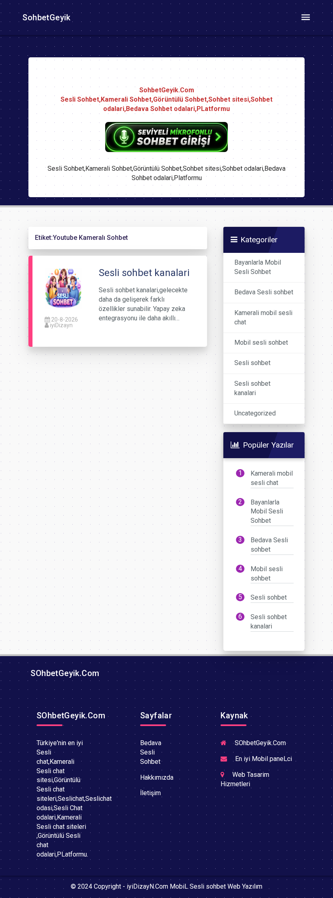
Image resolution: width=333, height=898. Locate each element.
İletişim (150, 793)
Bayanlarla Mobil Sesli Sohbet (257, 267)
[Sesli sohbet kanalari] (63, 288)
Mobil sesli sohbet (261, 342)
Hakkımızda (156, 777)
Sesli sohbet (252, 363)
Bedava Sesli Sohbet (150, 752)
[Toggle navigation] (305, 17)
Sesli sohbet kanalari (252, 388)
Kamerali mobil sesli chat (263, 317)
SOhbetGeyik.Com (63, 673)
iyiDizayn (61, 325)
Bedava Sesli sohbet (263, 292)
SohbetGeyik (45, 17)
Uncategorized (255, 413)
